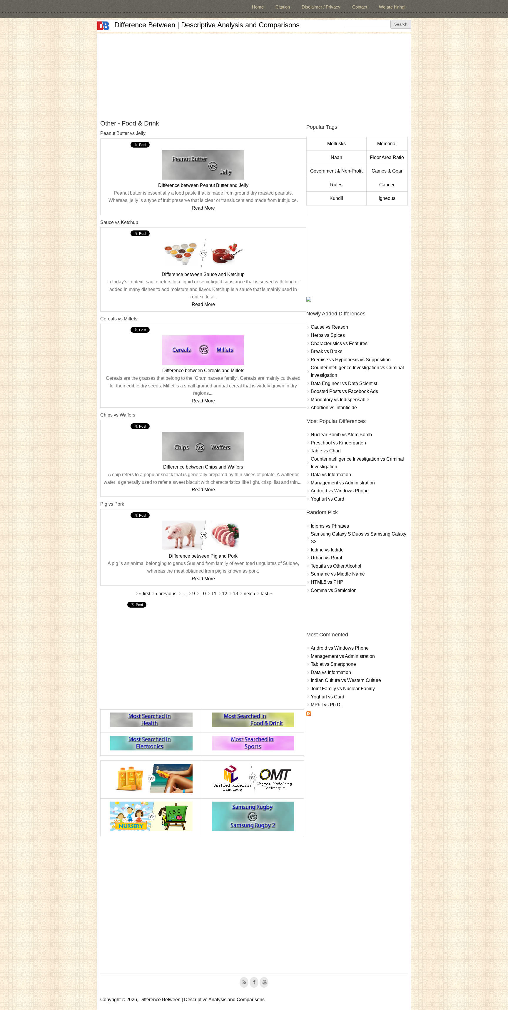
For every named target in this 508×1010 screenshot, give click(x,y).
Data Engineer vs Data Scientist (344, 383)
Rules (336, 184)
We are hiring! (392, 6)
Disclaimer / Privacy (321, 6)
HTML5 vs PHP (327, 582)
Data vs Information (331, 474)
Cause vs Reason (329, 327)
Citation (282, 6)
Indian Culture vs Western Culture (346, 680)
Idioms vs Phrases (330, 526)
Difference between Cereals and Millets (203, 370)
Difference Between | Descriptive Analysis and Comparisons (207, 25)
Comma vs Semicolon (334, 590)
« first (144, 593)
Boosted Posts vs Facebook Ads (344, 391)
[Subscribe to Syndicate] (308, 714)
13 (235, 593)
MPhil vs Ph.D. (326, 704)
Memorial (387, 143)
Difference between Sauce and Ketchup (203, 274)
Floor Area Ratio (387, 157)
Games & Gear (387, 170)
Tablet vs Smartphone (333, 664)
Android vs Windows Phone (340, 490)
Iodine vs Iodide (327, 549)
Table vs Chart (326, 450)
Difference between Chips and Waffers (203, 466)
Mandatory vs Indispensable (340, 399)
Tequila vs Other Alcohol (336, 565)
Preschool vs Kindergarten (338, 442)
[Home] (103, 26)
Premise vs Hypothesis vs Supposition (351, 359)
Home (258, 6)
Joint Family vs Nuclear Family (343, 688)
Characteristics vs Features (339, 343)
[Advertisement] (254, 75)
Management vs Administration (343, 482)
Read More (203, 207)
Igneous (387, 198)
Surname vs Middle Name (338, 573)
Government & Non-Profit (336, 170)
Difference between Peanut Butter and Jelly (203, 185)
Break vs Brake (326, 351)
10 (203, 593)
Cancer (387, 184)
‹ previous (166, 593)
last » (266, 593)
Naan (336, 157)
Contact (359, 6)
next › (249, 593)
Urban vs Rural (326, 557)
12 (224, 593)
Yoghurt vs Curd (327, 498)
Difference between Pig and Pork (203, 556)
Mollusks (336, 143)
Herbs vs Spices (328, 335)
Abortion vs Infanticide (334, 407)
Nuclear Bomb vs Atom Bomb (341, 434)
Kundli (336, 198)
